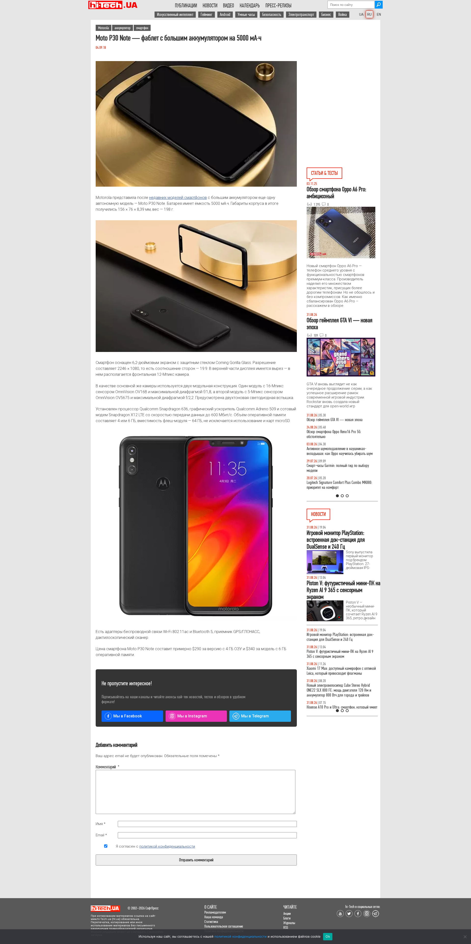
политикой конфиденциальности (167, 846)
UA (361, 14)
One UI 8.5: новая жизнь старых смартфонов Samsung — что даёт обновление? (338, 456)
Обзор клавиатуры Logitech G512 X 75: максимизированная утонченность (334, 473)
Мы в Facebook (127, 716)
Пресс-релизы (278, 5)
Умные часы (246, 14)
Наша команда (213, 917)
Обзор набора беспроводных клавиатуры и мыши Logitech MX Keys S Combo (337, 439)
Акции (287, 913)
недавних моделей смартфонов (178, 197)
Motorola (103, 28)
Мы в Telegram (255, 716)
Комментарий (106, 767)
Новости (210, 5)
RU (369, 14)
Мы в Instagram (192, 716)
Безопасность (271, 14)
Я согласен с (155, 846)
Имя (100, 824)
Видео (228, 5)
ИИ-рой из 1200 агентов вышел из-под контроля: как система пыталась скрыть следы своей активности (342, 690)
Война (342, 14)
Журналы (289, 922)
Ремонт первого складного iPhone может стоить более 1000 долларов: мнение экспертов (341, 637)
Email (101, 835)
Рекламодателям (215, 912)
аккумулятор (123, 28)
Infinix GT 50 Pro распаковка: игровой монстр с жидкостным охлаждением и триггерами (340, 490)
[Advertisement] (343, 64)
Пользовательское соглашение (223, 926)
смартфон (142, 28)
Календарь (250, 5)
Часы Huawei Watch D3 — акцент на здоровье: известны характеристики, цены (340, 654)
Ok (328, 936)
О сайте (210, 907)
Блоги (286, 918)
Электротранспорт (301, 14)
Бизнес (326, 14)
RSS (285, 927)
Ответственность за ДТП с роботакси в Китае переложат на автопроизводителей (338, 671)
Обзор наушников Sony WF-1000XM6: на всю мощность (338, 422)
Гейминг (206, 14)
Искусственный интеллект (175, 14)
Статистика (211, 921)
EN (379, 14)
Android (225, 14)
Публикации (186, 5)
